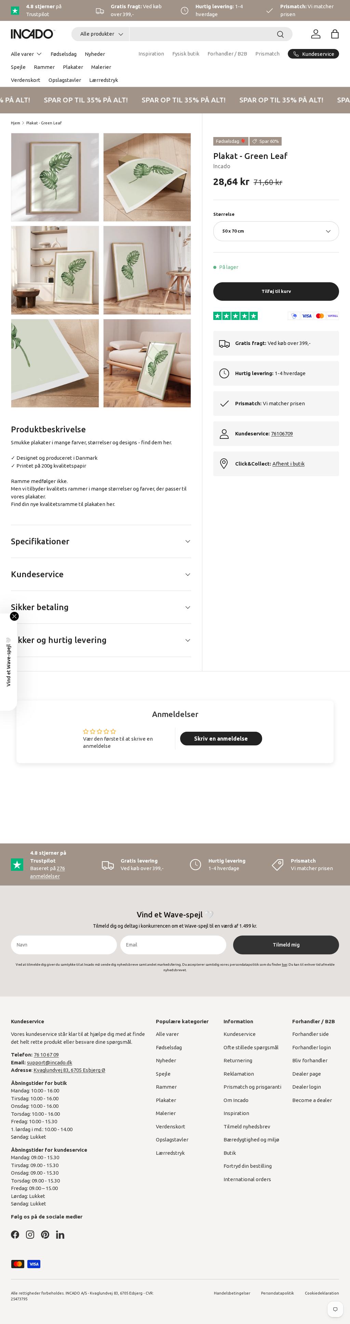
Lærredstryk (103, 80)
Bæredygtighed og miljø (251, 1139)
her (110, 504)
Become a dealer (312, 1100)
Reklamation (239, 1074)
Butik (230, 1153)
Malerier (101, 67)
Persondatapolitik (277, 1293)
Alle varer (167, 1034)
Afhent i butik (288, 464)
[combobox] (182, 34)
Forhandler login (311, 1047)
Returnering (238, 1060)
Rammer (44, 67)
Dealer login (306, 1087)
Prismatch (267, 54)
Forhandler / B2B (227, 54)
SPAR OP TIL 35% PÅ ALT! (83, 100)
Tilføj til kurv (276, 291)
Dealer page (306, 1074)
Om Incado (236, 1100)
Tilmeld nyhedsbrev (247, 1126)
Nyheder (95, 54)
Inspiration (151, 54)
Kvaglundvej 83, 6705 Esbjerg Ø (69, 1070)
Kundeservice (240, 1034)
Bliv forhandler (309, 1060)
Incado (221, 166)
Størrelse (223, 214)
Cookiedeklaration (322, 1293)
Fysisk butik (185, 54)
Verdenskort (25, 80)
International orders (247, 1179)
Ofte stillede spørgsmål (251, 1047)
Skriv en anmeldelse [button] (221, 738)
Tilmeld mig (286, 945)
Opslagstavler (65, 80)
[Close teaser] (14, 616)
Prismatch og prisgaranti (252, 1087)
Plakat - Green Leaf (44, 123)
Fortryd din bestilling (248, 1166)
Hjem (15, 123)
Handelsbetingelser (232, 1293)
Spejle (18, 67)
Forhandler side (310, 1034)
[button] (334, 33)
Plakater (73, 67)
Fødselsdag (64, 54)
